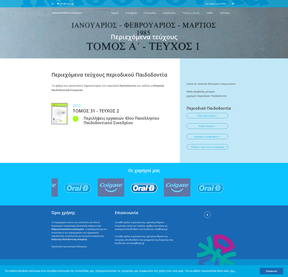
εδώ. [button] (232, 270)
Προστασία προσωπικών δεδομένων (69, 246)
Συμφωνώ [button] (271, 271)
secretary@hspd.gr (135, 243)
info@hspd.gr (161, 229)
